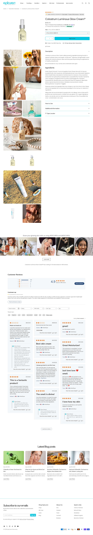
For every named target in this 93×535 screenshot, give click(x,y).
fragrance (14, 315)
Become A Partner (78, 518)
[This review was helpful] (79, 359)
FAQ (57, 507)
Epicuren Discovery (12, 529)
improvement (29, 315)
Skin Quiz (41, 510)
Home (4, 8)
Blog (40, 515)
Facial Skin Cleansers (14, 8)
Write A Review (79, 283)
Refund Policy (77, 510)
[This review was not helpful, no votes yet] (29, 369)
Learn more (6, 479)
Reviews (58, 518)
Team (57, 513)
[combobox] (26, 308)
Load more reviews (46, 429)
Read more (17, 338)
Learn (40, 513)
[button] (9, 246)
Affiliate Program (78, 515)
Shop (40, 507)
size (9, 315)
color (19, 315)
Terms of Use (23, 519)
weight (35, 315)
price (44, 315)
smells (23, 315)
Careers (58, 510)
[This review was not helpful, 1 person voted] (29, 409)
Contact (58, 515)
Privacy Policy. (30, 519)
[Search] (82, 3)
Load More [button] (46, 259)
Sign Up (33, 515)
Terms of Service (78, 507)
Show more (49, 315)
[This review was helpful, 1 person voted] (52, 355)
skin (40, 315)
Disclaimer (76, 513)
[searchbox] (12, 308)
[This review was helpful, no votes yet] (26, 369)
